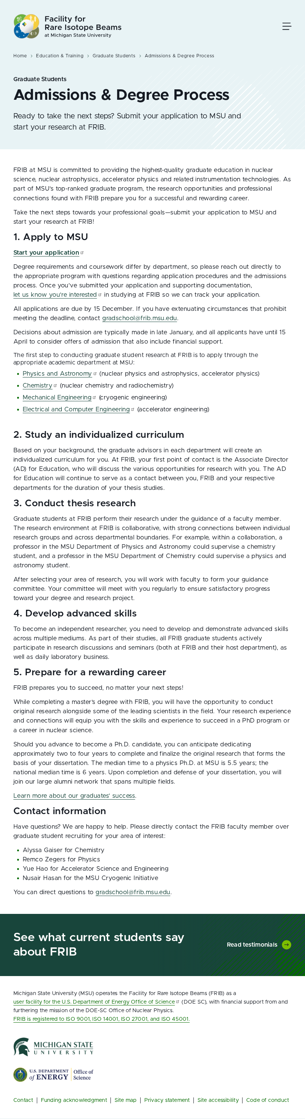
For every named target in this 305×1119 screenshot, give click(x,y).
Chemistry (37, 386)
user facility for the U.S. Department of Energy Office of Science (94, 1002)
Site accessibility (218, 1100)
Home (20, 56)
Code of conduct (267, 1100)
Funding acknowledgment (74, 1100)
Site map (126, 1100)
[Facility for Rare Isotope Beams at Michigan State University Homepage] (67, 26)
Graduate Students (114, 56)
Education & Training (60, 56)
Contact (23, 1100)
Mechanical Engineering (57, 398)
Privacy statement (167, 1100)
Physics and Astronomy (57, 374)
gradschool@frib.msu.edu (139, 318)
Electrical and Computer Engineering (76, 409)
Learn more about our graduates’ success (74, 796)
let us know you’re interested (55, 295)
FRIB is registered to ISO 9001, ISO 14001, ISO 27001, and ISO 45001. (101, 1019)
